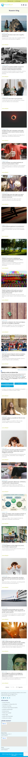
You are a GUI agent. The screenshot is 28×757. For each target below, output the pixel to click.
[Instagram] (9, 697)
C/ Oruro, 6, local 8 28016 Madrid (5, 748)
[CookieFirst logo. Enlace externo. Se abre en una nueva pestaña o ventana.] (1, 371)
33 (16, 687)
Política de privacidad (22, 369)
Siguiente (20, 687)
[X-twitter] (1, 697)
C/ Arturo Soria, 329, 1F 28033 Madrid (6, 734)
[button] (26, 5)
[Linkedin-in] (7, 697)
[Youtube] (3, 697)
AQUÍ (21, 376)
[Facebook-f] (5, 697)
